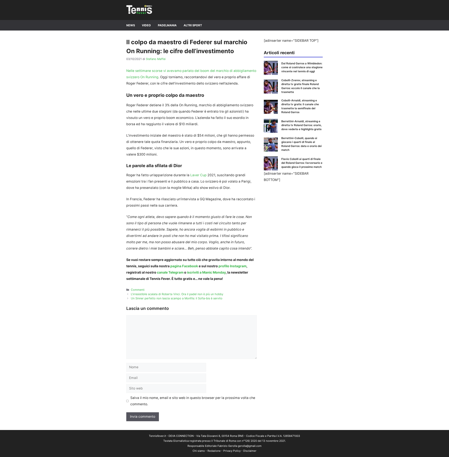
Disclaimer (249, 450)
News (130, 25)
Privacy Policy (232, 450)
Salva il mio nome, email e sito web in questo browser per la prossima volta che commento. (192, 401)
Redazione (214, 450)
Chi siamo (199, 450)
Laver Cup (198, 175)
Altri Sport (193, 25)
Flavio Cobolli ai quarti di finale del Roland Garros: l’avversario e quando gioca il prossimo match (301, 163)
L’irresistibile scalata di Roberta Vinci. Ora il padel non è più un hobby (177, 294)
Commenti (138, 289)
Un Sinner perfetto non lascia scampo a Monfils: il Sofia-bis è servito (176, 298)
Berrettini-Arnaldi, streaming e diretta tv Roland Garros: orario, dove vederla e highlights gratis (301, 125)
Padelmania (167, 25)
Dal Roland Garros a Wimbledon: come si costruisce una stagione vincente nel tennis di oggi (302, 67)
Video (146, 25)
